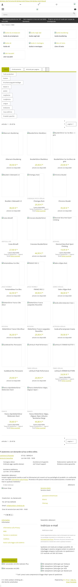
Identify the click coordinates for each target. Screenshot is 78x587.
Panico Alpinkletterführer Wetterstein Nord (13, 415)
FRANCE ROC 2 (39, 289)
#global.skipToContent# (8, 1)
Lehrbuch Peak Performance (39, 371)
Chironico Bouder (64, 201)
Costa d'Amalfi (13, 244)
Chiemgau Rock (39, 201)
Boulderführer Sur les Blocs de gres (64, 160)
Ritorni (44, 499)
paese (5, 91)
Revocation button (9, 560)
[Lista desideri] (56, 4)
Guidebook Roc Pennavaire (13, 371)
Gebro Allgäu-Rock (64, 289)
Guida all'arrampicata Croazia (64, 329)
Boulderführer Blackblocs (39, 159)
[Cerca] (73, 13)
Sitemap (45, 503)
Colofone (6, 539)
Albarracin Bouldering (13, 159)
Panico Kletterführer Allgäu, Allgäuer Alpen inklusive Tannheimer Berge (39, 416)
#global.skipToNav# (39, 1)
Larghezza (6, 95)
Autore (5, 78)
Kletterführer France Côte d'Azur (13, 329)
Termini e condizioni (10, 535)
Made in (6, 87)
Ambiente (6, 108)
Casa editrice (7, 112)
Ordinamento (16, 69)
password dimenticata (49, 496)
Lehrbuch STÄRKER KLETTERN (64, 371)
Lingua (5, 104)
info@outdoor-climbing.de (15, 506)
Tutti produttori (8, 74)
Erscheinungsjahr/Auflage (12, 82)
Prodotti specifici (9, 116)
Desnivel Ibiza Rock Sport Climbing (64, 245)
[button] (20, 4)
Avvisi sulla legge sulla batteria (13, 543)
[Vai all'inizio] (0, 586)
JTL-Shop (66, 580)
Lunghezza (7, 99)
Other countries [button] (41, 211)
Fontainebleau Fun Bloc (13, 289)
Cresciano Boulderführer (39, 244)
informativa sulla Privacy (19, 479)
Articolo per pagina (32, 69)
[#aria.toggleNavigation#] (3, 9)
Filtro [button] (6, 69)
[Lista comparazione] (38, 4)
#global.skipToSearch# (24, 1)
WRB (4, 531)
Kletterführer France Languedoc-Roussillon (39, 330)
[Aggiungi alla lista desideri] (23, 133)
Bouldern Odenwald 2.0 (13, 201)
